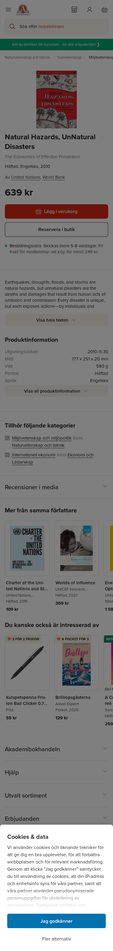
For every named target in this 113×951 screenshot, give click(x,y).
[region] (56, 888)
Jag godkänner (56, 921)
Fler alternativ (56, 938)
